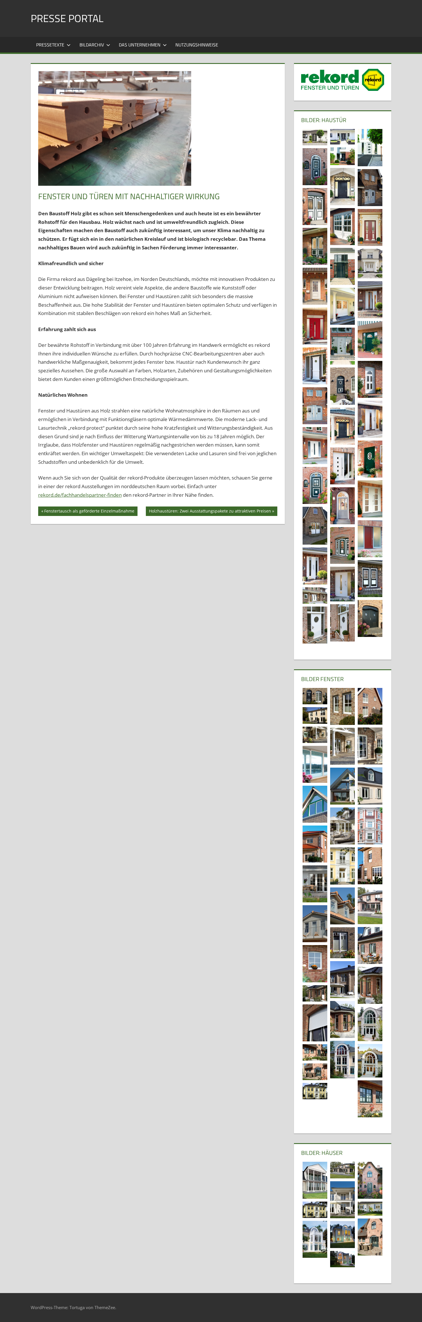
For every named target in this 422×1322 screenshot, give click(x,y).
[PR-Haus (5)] (370, 1209)
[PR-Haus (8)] (342, 1199)
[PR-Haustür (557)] (315, 137)
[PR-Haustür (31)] (342, 385)
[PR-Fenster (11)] (370, 985)
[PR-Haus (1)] (370, 1237)
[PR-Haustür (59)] (370, 147)
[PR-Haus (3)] (342, 1234)
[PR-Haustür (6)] (370, 618)
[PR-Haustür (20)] (315, 485)
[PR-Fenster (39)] (370, 746)
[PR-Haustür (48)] (342, 266)
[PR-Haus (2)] (342, 1259)
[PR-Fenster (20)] (342, 746)
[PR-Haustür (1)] (315, 166)
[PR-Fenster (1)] (315, 1071)
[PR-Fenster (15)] (370, 945)
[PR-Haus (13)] (315, 1180)
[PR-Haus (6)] (315, 1091)
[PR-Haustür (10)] (342, 584)
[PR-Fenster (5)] (342, 1059)
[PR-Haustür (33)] (315, 365)
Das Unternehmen (139, 44)
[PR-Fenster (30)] (315, 804)
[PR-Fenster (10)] (315, 993)
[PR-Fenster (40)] (315, 715)
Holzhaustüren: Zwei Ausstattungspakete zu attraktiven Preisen (210, 512)
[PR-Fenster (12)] (342, 979)
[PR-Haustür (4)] (315, 625)
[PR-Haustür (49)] (315, 246)
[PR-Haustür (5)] (342, 622)
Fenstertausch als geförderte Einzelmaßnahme (89, 512)
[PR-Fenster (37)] (370, 785)
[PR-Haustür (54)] (370, 187)
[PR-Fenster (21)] (370, 1098)
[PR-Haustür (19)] (370, 498)
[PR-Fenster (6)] (370, 1024)
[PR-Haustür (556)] (342, 136)
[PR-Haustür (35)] (370, 339)
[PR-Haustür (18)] (342, 505)
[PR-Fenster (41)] (370, 706)
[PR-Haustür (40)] (342, 306)
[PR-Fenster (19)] (370, 905)
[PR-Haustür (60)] (342, 156)
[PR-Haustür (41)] (370, 299)
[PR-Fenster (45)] (342, 706)
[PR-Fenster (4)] (370, 1060)
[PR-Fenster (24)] (315, 883)
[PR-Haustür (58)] (342, 186)
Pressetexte (50, 44)
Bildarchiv (92, 44)
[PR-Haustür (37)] (315, 326)
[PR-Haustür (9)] (315, 595)
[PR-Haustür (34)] (342, 346)
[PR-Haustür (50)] (370, 227)
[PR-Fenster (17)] (342, 905)
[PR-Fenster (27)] (315, 844)
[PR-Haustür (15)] (370, 538)
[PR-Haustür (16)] (315, 526)
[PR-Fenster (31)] (342, 786)
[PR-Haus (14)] (342, 1170)
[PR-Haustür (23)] (315, 445)
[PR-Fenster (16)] (315, 923)
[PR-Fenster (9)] (342, 1019)
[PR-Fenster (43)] (315, 735)
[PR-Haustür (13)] (315, 565)
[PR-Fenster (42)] (315, 696)
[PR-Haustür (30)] (315, 405)
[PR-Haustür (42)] (315, 286)
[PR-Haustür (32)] (370, 379)
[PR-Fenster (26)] (370, 865)
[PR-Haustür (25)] (342, 426)
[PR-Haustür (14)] (342, 545)
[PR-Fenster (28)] (342, 825)
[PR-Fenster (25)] (342, 865)
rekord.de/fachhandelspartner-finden (80, 495)
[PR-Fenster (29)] (370, 825)
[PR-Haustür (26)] (370, 419)
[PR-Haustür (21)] (342, 465)
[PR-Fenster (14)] (342, 943)
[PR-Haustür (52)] (315, 206)
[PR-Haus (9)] (370, 1180)
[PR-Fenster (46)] (315, 1022)
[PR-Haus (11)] (315, 1239)
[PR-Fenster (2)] (315, 1052)
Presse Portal (67, 18)
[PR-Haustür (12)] (370, 578)
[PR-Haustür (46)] (370, 263)
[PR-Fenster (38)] (315, 764)
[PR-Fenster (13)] (315, 963)
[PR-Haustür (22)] (370, 459)
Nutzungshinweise (196, 44)
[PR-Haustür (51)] (342, 226)
